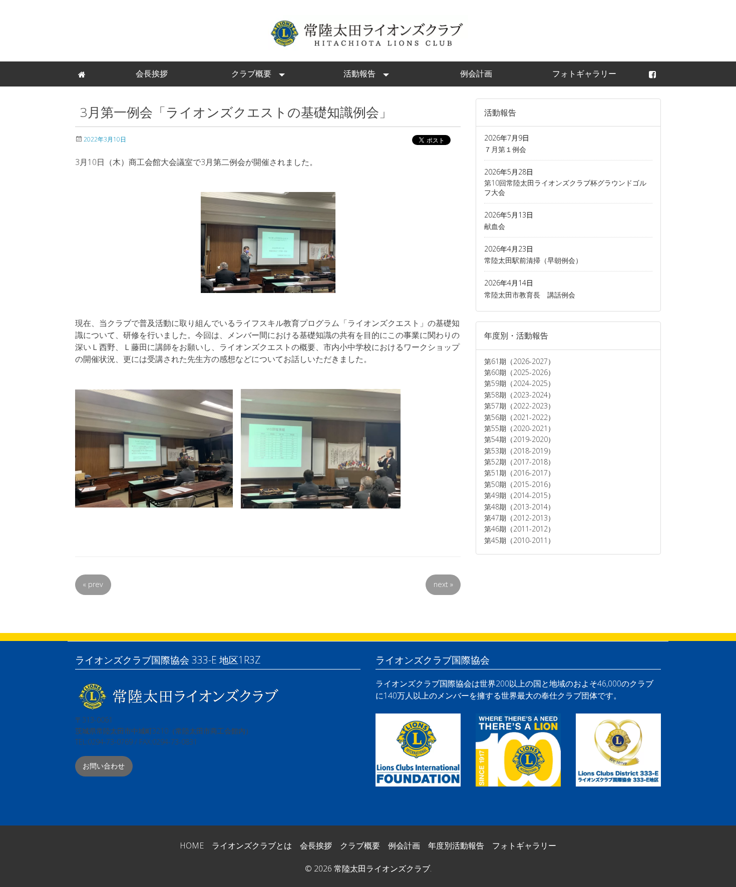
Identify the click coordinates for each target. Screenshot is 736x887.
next (443, 584)
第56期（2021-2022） (519, 417)
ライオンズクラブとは (252, 845)
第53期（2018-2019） (519, 451)
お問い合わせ (104, 765)
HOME (192, 845)
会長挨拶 (152, 73)
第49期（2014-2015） (519, 495)
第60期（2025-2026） (519, 372)
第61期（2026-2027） (519, 361)
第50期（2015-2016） (519, 484)
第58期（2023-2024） (519, 395)
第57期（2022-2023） (519, 405)
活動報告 (359, 73)
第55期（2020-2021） (519, 428)
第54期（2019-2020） (519, 439)
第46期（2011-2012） (519, 529)
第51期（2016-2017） (519, 473)
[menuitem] (83, 74)
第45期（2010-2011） (519, 540)
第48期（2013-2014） (519, 507)
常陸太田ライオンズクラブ (368, 32)
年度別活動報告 (456, 845)
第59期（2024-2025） (519, 383)
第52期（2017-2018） (519, 461)
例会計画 (476, 73)
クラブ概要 (251, 73)
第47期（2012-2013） (519, 517)
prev (93, 584)
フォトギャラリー (584, 73)
